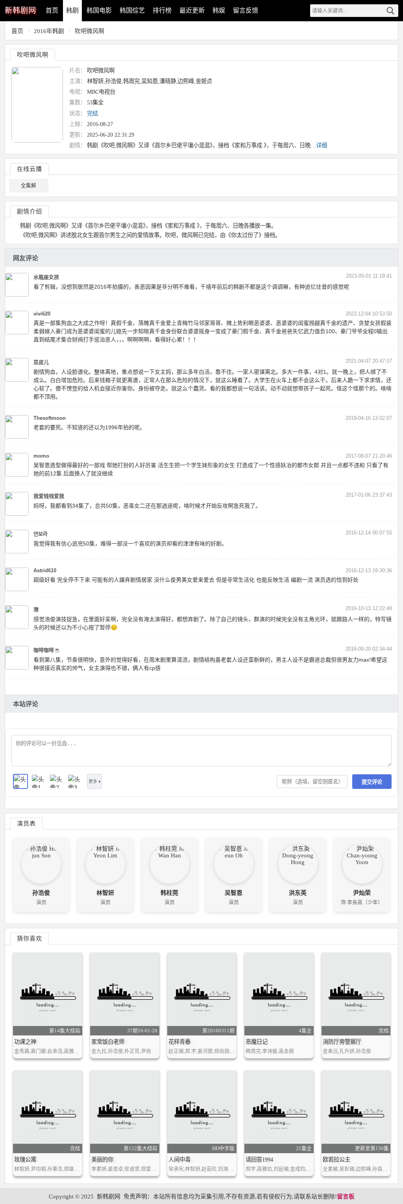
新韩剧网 (108, 1196)
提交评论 (372, 782)
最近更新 (192, 10)
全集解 (28, 185)
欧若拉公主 (336, 1159)
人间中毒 (179, 1159)
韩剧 (72, 10)
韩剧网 (20, 10)
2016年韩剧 (49, 31)
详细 (321, 145)
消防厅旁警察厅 (342, 1042)
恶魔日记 (257, 1042)
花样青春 (179, 1042)
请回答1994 (259, 1159)
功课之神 (25, 1042)
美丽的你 (102, 1159)
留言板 (346, 1196)
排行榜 (162, 10)
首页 (52, 10)
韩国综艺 (132, 10)
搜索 (390, 10)
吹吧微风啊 (89, 31)
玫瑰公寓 (25, 1159)
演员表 (26, 823)
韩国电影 (99, 10)
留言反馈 (245, 10)
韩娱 (219, 10)
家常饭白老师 (107, 1042)
